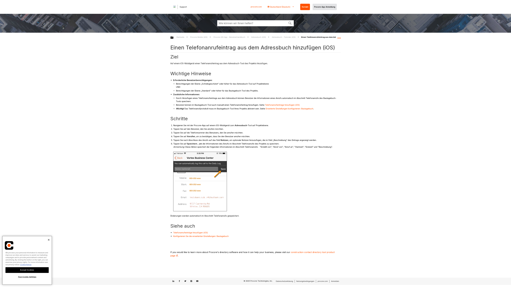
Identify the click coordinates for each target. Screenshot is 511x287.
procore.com (256, 7)
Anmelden (335, 281)
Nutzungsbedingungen (305, 281)
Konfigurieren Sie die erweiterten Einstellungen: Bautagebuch (201, 236)
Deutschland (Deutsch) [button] (279, 7)
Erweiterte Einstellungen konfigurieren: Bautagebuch (289, 108)
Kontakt (305, 7)
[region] (27, 260)
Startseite (180, 37)
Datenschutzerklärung (284, 281)
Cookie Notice (25, 265)
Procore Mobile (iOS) (199, 37)
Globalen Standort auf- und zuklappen (339, 37)
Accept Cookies (27, 270)
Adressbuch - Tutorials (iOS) (284, 37)
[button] (290, 23)
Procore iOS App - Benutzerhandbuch (230, 37)
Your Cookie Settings (27, 277)
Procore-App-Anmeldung (324, 7)
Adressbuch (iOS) (258, 37)
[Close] (49, 240)
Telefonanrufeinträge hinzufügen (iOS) (282, 105)
